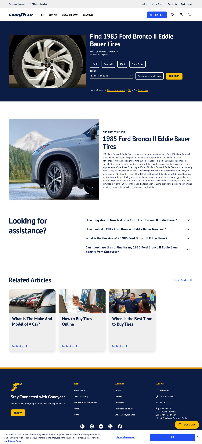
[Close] (198, 437)
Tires (42, 14)
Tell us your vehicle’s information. (104, 51)
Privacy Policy (14, 441)
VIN (129, 90)
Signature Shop (70, 14)
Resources (87, 14)
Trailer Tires (143, 90)
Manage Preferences (125, 437)
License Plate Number (116, 90)
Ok (172, 437)
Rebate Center (157, 4)
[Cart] (190, 15)
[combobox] (94, 64)
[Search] (172, 15)
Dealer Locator (187, 4)
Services (53, 14)
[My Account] (181, 15)
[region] (101, 437)
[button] (32, 320)
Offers (144, 4)
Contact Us (172, 4)
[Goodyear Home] (21, 15)
